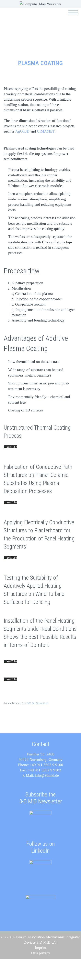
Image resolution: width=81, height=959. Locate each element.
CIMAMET (46, 131)
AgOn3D (22, 131)
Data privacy (40, 953)
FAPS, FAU (31, 703)
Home (35, 17)
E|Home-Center (42, 703)
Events (54, 17)
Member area (54, 4)
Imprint (40, 948)
